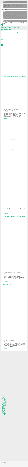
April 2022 (3, 409)
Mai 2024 (3, 384)
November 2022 (4, 402)
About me (3, 22)
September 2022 (4, 404)
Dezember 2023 (4, 389)
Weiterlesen (6, 73)
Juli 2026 (3, 359)
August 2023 (4, 393)
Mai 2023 (3, 396)
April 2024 (3, 385)
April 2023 (3, 397)
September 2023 (4, 392)
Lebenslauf (4, 9)
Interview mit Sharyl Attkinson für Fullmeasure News (14, 205)
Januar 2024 (4, 388)
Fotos (3, 13)
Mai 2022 (3, 408)
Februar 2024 (4, 387)
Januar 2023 (4, 400)
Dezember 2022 (4, 401)
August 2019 (4, 413)
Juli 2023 (3, 394)
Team (3, 20)
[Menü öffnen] (2, 45)
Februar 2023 (4, 399)
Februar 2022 (4, 411)
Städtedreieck (4, 1)
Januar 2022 (4, 412)
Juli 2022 (3, 406)
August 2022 (4, 405)
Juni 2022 (3, 407)
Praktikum (4, 18)
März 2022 (3, 410)
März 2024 (3, 386)
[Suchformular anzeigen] (2, 24)
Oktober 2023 (4, 391)
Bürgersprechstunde (5, 21)
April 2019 (3, 414)
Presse (4, 12)
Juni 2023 (3, 395)
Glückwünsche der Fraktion (9, 340)
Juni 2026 (3, 360)
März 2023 (3, 398)
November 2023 (4, 390)
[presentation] (14, 47)
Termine (4, 11)
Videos (3, 2)
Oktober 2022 (4, 403)
